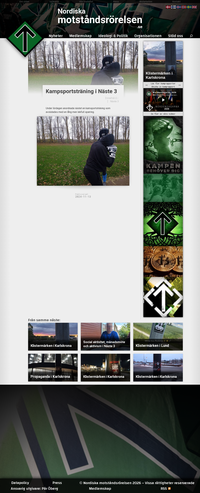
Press (116, 1)
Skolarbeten (145, 1)
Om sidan (24, 1)
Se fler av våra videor (163, 114)
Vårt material (86, 1)
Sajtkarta (54, 1)
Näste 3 (114, 101)
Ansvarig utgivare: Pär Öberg (34, 488)
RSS (164, 488)
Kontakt (176, 1)
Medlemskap (100, 488)
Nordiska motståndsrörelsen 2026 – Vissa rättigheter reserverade (137, 483)
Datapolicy (20, 483)
